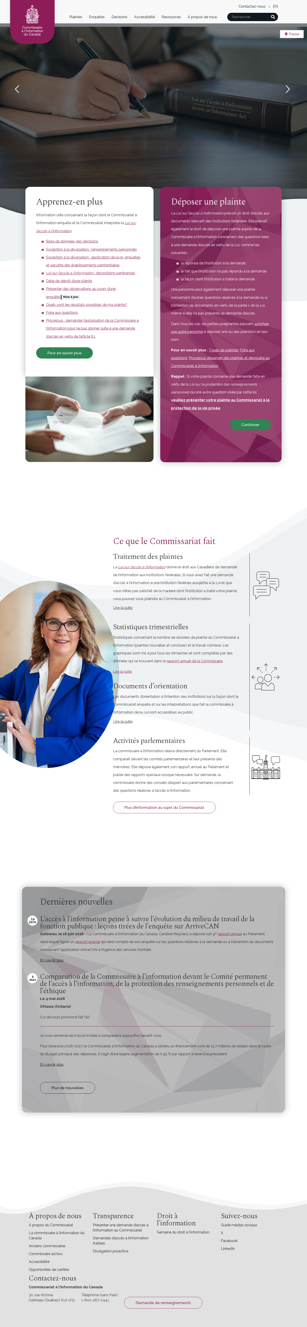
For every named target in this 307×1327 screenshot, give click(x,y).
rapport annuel (230, 934)
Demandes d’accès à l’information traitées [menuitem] (121, 1240)
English (275, 6)
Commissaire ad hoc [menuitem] (46, 1254)
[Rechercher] (273, 17)
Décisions (119, 17)
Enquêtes (97, 17)
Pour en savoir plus (64, 353)
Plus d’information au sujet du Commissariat (164, 807)
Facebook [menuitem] (229, 1241)
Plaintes (75, 17)
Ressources (171, 17)
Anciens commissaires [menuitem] (47, 1246)
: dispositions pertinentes (90, 273)
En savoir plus (52, 960)
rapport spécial (87, 942)
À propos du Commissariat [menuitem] (51, 1225)
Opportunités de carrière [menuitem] (49, 1269)
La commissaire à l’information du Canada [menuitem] (57, 1235)
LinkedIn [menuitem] (228, 1249)
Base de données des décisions (72, 241)
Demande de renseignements (163, 1302)
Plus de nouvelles (67, 1088)
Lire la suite (123, 607)
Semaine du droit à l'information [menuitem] (183, 1232)
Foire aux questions (62, 312)
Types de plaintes (223, 350)
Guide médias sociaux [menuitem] (239, 1225)
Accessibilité (144, 17)
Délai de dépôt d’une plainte (69, 281)
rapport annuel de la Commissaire (194, 661)
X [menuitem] (222, 1233)
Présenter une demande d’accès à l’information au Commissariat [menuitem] (121, 1227)
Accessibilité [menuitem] (39, 1262)
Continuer (250, 424)
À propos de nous (202, 17)
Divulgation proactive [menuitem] (110, 1251)
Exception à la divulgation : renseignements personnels (91, 249)
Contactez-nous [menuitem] (252, 6)
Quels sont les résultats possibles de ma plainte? (86, 305)
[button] (15, 89)
